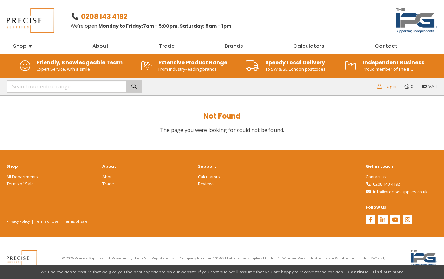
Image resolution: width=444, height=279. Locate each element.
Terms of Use (46, 221)
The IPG (140, 258)
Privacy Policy (18, 221)
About (100, 46)
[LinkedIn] (383, 220)
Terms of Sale (20, 184)
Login (389, 86)
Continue (358, 272)
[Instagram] (407, 220)
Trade (167, 46)
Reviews (206, 184)
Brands (234, 46)
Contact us (376, 176)
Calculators (308, 46)
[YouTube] (395, 220)
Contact (386, 46)
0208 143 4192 (104, 16)
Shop (23, 46)
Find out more (388, 272)
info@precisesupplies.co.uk (399, 191)
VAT (432, 86)
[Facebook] (370, 220)
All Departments (22, 176)
